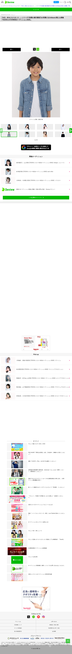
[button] (70, 130)
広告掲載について (18, 624)
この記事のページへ (35, 197)
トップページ (4, 6)
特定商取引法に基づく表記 (54, 628)
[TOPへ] (68, 641)
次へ (60, 49)
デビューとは (18, 621)
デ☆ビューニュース (14, 6)
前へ (11, 49)
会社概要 (54, 631)
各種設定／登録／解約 (54, 624)
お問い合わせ (54, 621)
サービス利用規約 (18, 628)
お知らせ (56, 2)
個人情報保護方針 (18, 631)
